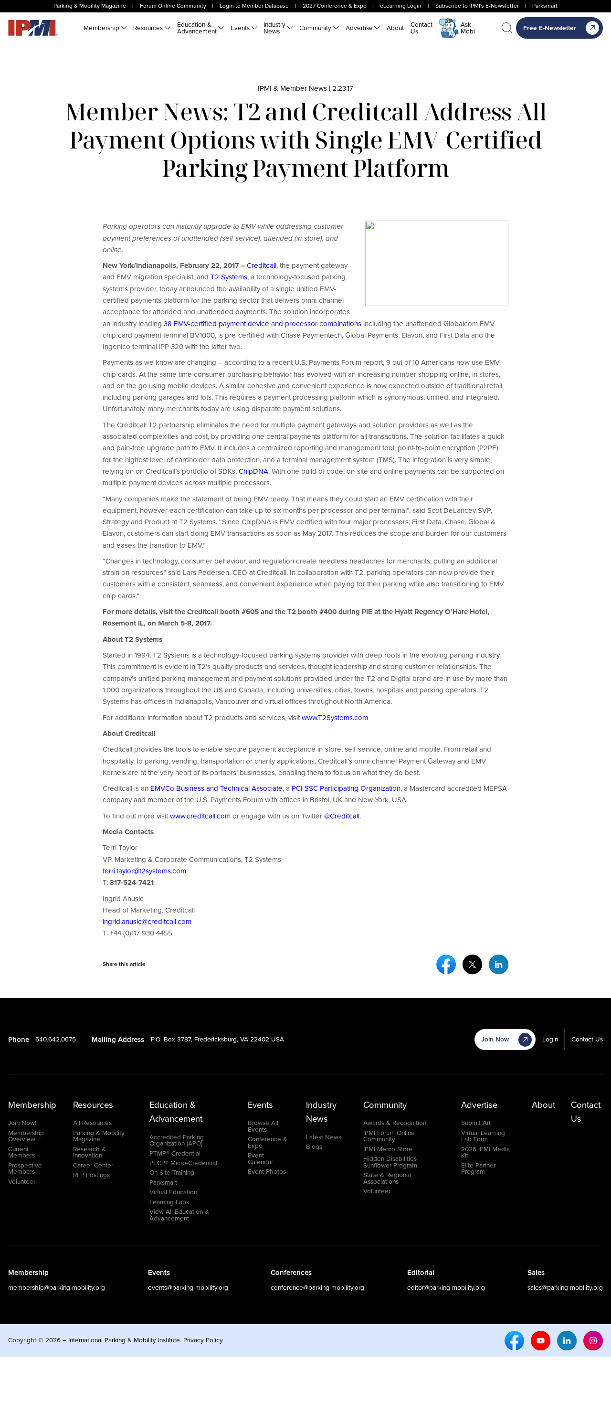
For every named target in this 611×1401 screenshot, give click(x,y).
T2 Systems (229, 277)
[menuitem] (105, 28)
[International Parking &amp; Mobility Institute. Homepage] (33, 28)
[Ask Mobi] (449, 28)
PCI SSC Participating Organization (345, 788)
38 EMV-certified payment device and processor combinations (262, 323)
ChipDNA (253, 471)
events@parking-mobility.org (188, 1287)
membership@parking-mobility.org (56, 1287)
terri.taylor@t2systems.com (144, 871)
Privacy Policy (203, 1340)
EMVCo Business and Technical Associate (215, 788)
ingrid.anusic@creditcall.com (147, 921)
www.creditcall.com (200, 816)
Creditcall (261, 265)
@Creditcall (341, 816)
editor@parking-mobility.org (446, 1287)
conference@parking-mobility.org (317, 1287)
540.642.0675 (55, 1039)
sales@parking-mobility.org (565, 1287)
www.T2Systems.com (335, 717)
